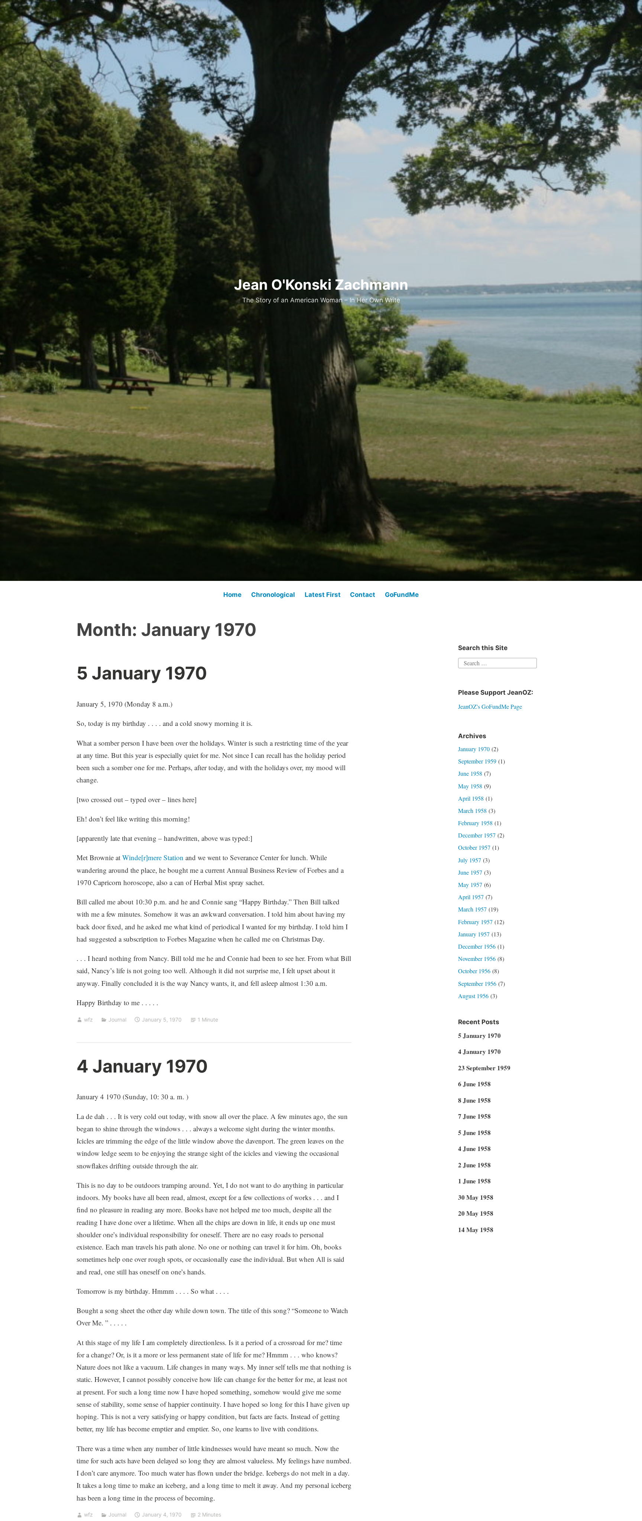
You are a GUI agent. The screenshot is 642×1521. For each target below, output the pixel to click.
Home (232, 594)
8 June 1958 (474, 1100)
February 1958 (475, 823)
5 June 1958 (474, 1132)
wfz (88, 1019)
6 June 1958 (474, 1084)
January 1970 (474, 749)
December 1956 (477, 946)
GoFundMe (402, 594)
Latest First (323, 594)
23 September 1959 (484, 1068)
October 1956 (474, 971)
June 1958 (470, 773)
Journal (117, 1019)
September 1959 (477, 761)
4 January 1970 (142, 1066)
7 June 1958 (474, 1116)
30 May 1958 (475, 1197)
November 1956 (477, 958)
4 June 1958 (474, 1148)
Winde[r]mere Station (153, 857)
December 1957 (477, 835)
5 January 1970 (142, 673)
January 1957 (474, 934)
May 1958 (470, 786)
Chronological (273, 594)
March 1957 (472, 909)
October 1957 (474, 847)
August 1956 (473, 996)
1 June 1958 (474, 1181)
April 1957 (471, 897)
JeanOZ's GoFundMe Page (490, 706)
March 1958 (472, 810)
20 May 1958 (475, 1213)
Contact (362, 594)
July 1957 (469, 860)
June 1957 (470, 872)
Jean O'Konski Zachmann (321, 284)
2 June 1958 (474, 1165)
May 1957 (470, 884)
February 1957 (475, 922)
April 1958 (471, 798)
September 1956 (477, 983)
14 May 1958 (475, 1229)
